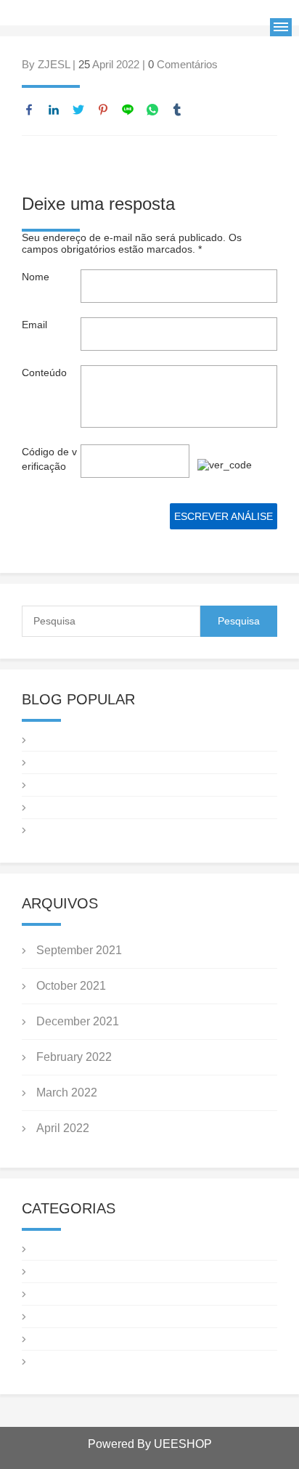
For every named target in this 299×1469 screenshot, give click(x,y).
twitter (78, 109)
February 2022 (74, 1057)
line (127, 109)
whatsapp (152, 109)
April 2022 (62, 1128)
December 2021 (77, 1021)
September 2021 (79, 950)
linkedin (53, 109)
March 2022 (66, 1092)
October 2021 (71, 986)
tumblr (177, 109)
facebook (29, 109)
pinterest (103, 109)
